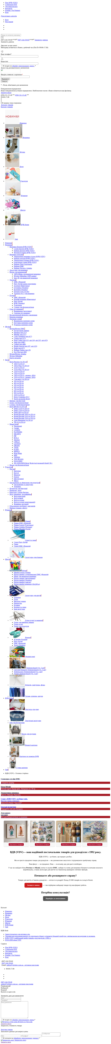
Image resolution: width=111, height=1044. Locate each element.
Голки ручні (18, 624)
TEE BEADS (18, 459)
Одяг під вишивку (16, 309)
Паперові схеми (15, 319)
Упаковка (17, 486)
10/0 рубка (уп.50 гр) (21, 366)
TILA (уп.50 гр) (19, 422)
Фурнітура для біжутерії (18, 488)
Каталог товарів (7, 105)
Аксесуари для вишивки (19, 270)
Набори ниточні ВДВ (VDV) (24, 258)
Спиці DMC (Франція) (22, 546)
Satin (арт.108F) (19, 342)
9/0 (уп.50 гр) (19, 393)
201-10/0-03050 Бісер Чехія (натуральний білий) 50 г (33, 463)
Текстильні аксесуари (33, 721)
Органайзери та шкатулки (23, 485)
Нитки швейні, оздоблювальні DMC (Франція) (31, 574)
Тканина (13, 280)
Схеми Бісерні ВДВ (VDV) (24, 249)
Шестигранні (19, 479)
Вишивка (26, 138)
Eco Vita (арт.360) (20, 352)
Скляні (16, 428)
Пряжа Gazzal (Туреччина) (23, 525)
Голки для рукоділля (21, 626)
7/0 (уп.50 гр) (19, 389)
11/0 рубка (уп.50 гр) (21, 369)
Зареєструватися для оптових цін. (17, 934)
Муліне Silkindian (16, 356)
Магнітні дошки (20, 601)
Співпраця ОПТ (11, 5)
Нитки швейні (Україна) (23, 580)
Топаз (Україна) (19, 645)
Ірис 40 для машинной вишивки (26, 278)
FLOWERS (18, 432)
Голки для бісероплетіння (19, 403)
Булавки (17, 605)
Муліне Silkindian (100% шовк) (25, 276)
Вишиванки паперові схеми (24, 321)
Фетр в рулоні (19, 500)
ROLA (16, 438)
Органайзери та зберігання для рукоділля (25, 483)
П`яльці (12, 295)
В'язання (24, 196)
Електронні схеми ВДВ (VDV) (25, 262)
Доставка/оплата (11, 6)
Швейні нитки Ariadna (22, 572)
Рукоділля (24, 181)
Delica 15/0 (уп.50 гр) (21, 410)
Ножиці (28, 637)
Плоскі (16, 477)
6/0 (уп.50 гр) (19, 387)
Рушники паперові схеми (23, 325)
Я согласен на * (21, 1038)
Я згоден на (19, 66)
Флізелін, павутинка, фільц (35, 685)
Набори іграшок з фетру (18, 508)
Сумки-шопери (22, 768)
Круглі (16, 473)
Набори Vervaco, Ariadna (23, 268)
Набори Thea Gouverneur (23, 264)
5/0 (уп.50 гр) (19, 385)
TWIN (16, 447)
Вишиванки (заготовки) (23, 311)
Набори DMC (19, 266)
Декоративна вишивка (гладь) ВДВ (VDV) (29, 256)
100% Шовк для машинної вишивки (27, 274)
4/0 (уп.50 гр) (19, 383)
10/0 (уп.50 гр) (19, 364)
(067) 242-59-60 (23, 40)
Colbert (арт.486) (20, 344)
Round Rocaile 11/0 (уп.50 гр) (24, 416)
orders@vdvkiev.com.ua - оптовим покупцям (23, 965)
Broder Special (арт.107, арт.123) (25, 346)
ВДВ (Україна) (19, 303)
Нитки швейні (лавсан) (22, 582)
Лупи (16, 599)
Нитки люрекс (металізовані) (24, 578)
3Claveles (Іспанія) (20, 639)
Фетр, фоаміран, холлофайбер (20, 494)
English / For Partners (12, 10)
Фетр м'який (18, 498)
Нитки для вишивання (18, 272)
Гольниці (17, 597)
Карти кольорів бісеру (22, 399)
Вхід (7, 20)
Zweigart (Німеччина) (22, 286)
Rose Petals (18, 453)
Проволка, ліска (15, 490)
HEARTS (17, 434)
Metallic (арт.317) (20, 334)
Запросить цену (20, 1040)
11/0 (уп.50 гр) (19, 368)
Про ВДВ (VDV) (11, 3)
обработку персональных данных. (26, 1038)
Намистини (14, 424)
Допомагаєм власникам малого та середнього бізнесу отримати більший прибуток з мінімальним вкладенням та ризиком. (50, 936)
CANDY (17, 430)
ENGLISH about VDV (13, 940)
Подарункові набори (21, 331)
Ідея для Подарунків (17, 723)
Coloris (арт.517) (20, 338)
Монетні (17, 475)
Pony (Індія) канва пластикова (25, 284)
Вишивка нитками (16, 254)
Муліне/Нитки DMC (17, 329)
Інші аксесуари (19, 609)
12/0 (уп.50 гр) (19, 371)
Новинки (23, 123)
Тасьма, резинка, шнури (34, 696)
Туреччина (18, 305)
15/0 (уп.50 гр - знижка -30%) (24, 377)
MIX (15, 455)
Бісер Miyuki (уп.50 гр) (18, 407)
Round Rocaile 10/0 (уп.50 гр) (24, 414)
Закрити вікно (6, 93)
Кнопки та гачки (20, 607)
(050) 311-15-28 (21, 95)
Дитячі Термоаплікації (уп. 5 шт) (26, 674)
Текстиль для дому (32, 709)
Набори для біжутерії (17, 401)
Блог (7, 12)
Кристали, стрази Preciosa (19, 492)
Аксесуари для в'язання (33, 557)
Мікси (16, 481)
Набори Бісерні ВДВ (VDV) (24, 251)
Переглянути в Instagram (16, 844)
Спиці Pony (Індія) (21, 542)
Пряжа (27, 521)
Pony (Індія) (18, 301)
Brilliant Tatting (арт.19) (22, 350)
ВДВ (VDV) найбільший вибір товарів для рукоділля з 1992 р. (28, 938)
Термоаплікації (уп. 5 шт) (35, 668)
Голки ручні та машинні (34, 620)
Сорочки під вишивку (22, 313)
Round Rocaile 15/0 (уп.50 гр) (24, 418)
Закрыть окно (6, 1042)
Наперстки (18, 603)
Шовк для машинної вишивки (25, 576)
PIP (15, 436)
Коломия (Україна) (21, 290)
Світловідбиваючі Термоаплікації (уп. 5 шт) (30, 670)
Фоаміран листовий (21, 504)
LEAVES (17, 444)
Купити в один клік (24, 1022)
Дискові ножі (30, 656)
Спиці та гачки (30, 540)
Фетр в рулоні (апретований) (24, 502)
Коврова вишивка (16, 317)
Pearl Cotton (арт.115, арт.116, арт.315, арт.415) (31, 340)
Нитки (24, 570)
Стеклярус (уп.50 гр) (21, 379)
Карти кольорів (15, 358)
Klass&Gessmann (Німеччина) (25, 299)
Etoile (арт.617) (19, 348)
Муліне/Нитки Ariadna (18, 354)
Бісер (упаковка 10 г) (21, 397)
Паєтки (12, 469)
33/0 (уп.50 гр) (19, 395)
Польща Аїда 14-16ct (21, 292)
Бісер (22, 167)
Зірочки (17, 440)
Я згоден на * (19, 1020)
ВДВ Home (25, 225)
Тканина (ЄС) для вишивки (24, 293)
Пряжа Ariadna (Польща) (23, 527)
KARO (16, 449)
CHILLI (17, 442)
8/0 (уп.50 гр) (19, 391)
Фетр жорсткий (19, 496)
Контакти (8, 8)
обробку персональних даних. (23, 66)
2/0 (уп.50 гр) (19, 381)
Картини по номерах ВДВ (29, 756)
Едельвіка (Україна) (21, 288)
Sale (16, 239)
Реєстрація (9, 22)
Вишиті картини (31, 745)
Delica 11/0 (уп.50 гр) (21, 408)
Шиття (22, 210)
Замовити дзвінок (41, 40)
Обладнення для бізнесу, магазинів (22, 506)
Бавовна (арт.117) (20, 332)
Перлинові (18, 426)
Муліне (22, 152)
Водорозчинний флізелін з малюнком (23, 315)
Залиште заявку (33, 885)
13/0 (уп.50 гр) (19, 373)
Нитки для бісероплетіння (19, 465)
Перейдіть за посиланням (55, 898)
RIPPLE (17, 451)
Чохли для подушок (28, 734)
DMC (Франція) (20, 282)
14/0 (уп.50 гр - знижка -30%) (24, 375)
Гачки (16, 544)
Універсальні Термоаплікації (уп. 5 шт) (28, 672)
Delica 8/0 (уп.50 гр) (21, 412)
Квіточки (17, 471)
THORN (17, 457)
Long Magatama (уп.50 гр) (23, 420)
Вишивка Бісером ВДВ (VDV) (21, 247)
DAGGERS (18, 461)
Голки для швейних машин (24, 622)
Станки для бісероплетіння (24, 307)
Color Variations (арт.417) (23, 336)
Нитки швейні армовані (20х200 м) (27, 584)
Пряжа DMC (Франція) (22, 523)
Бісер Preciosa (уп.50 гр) (18, 362)
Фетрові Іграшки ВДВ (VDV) (25, 253)
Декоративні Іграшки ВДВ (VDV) (26, 260)
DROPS (17, 446)
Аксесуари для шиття (33, 595)
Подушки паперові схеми (23, 323)
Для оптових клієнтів (9, 16)
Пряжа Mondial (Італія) (22, 529)
